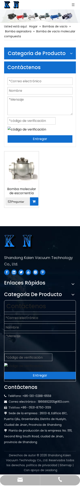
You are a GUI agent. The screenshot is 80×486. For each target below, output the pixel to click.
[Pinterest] (42, 272)
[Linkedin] (14, 272)
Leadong (51, 470)
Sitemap (66, 465)
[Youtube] (28, 272)
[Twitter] (21, 272)
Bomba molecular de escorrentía (21, 191)
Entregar (40, 139)
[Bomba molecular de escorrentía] (21, 168)
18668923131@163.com (53, 402)
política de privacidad (41, 465)
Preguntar (17, 201)
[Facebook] (6, 272)
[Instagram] (35, 272)
